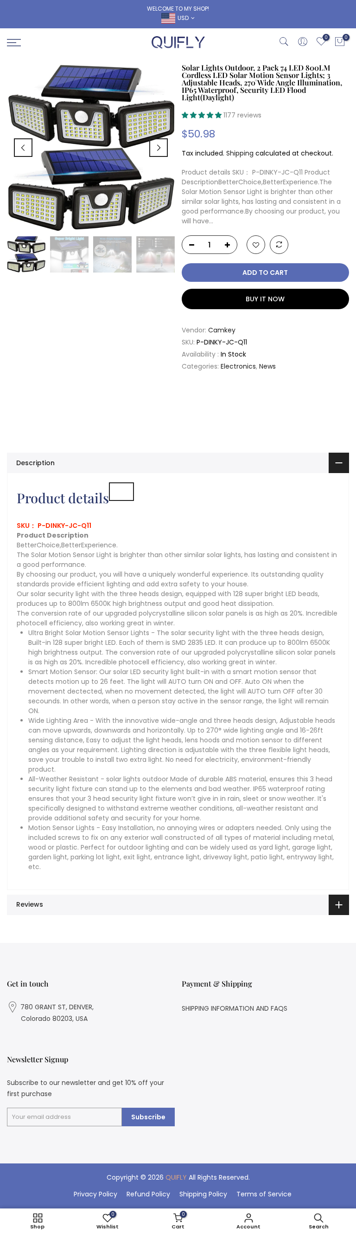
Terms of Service (264, 1194)
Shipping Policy (203, 1194)
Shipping (240, 153)
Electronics (238, 366)
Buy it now (265, 299)
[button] (202, 115)
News (267, 366)
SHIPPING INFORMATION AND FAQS (234, 1008)
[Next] (158, 147)
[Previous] (23, 147)
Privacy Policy (95, 1194)
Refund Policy (148, 1194)
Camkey (221, 330)
